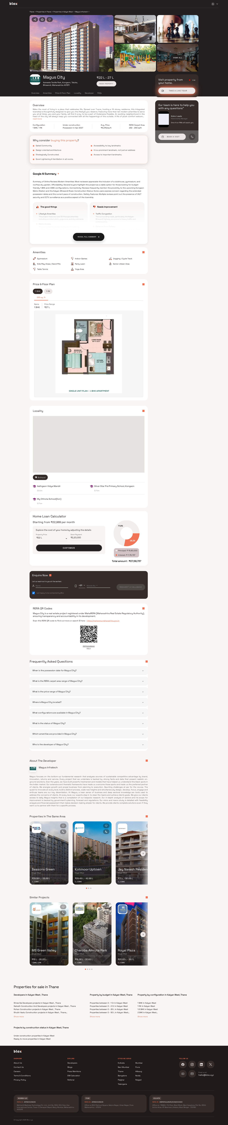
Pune (137, 1067)
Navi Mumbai (123, 1067)
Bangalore (122, 1075)
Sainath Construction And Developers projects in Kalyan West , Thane (45, 1006)
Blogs (69, 1067)
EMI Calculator (73, 1075)
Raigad (138, 1080)
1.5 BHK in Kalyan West (148, 1009)
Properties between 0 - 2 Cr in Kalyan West (109, 1006)
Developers (72, 1063)
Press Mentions (74, 1071)
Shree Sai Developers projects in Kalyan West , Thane (37, 1003)
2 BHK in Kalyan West (147, 1012)
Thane (120, 1071)
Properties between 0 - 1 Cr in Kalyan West (108, 1003)
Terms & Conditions (22, 1075)
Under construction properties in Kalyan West (34, 1035)
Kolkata (121, 1063)
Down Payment (76, 534)
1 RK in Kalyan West (146, 1006)
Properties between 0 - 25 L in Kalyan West (109, 1009)
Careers (17, 1071)
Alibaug (138, 1071)
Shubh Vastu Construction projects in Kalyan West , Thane (40, 1012)
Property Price (41, 534)
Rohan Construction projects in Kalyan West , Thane (37, 1009)
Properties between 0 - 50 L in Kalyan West (109, 1012)
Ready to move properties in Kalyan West (32, 1039)
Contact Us (19, 1067)
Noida (137, 1075)
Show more (19, 1016)
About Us (18, 1063)
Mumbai (138, 1063)
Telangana (122, 1084)
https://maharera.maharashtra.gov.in (103, 621)
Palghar (121, 1080)
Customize (69, 548)
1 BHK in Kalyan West (147, 1003)
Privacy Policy (20, 1080)
